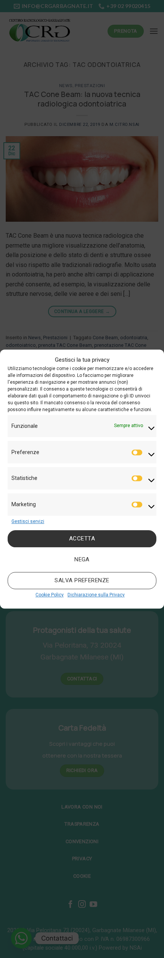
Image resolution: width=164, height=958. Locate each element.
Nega (82, 559)
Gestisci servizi (27, 521)
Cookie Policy (49, 594)
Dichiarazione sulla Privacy (96, 594)
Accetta (82, 538)
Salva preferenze (82, 580)
